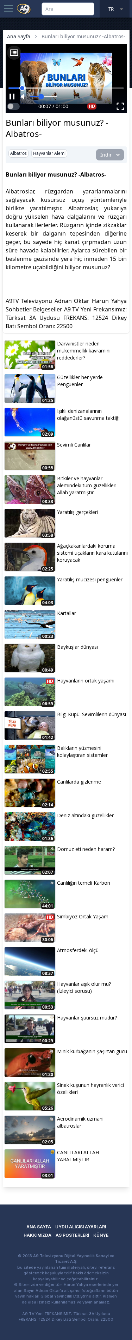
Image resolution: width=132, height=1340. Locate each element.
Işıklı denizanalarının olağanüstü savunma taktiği (88, 414)
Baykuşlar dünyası (77, 646)
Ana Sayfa (18, 36)
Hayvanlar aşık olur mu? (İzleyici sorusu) (84, 987)
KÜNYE (100, 1235)
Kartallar (66, 613)
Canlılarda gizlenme (79, 781)
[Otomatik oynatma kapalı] (13, 106)
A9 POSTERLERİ (72, 1235)
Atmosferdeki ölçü (78, 950)
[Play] (12, 96)
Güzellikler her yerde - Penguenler (81, 381)
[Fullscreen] (120, 106)
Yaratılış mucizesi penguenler (89, 579)
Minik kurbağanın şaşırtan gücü (92, 1051)
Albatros (18, 153)
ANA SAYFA (38, 1226)
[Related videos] (14, 53)
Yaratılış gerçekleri (77, 512)
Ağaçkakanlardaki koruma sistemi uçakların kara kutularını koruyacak (92, 552)
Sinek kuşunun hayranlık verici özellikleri (90, 1088)
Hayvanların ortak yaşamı (85, 680)
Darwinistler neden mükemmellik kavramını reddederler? (84, 350)
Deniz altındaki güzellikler (85, 815)
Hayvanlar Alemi (49, 153)
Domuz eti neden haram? (86, 849)
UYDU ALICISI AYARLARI (80, 1226)
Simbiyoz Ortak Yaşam (82, 916)
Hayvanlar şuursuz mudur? (87, 1017)
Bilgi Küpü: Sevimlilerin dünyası (91, 714)
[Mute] (24, 96)
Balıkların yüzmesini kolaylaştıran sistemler (82, 751)
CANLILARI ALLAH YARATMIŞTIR (78, 1156)
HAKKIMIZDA (37, 1235)
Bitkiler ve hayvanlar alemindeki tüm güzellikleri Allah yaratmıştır (87, 485)
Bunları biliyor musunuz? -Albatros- (83, 36)
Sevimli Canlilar (74, 444)
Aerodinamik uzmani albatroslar (80, 1122)
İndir (106, 154)
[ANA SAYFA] (24, 8)
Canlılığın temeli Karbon (83, 882)
